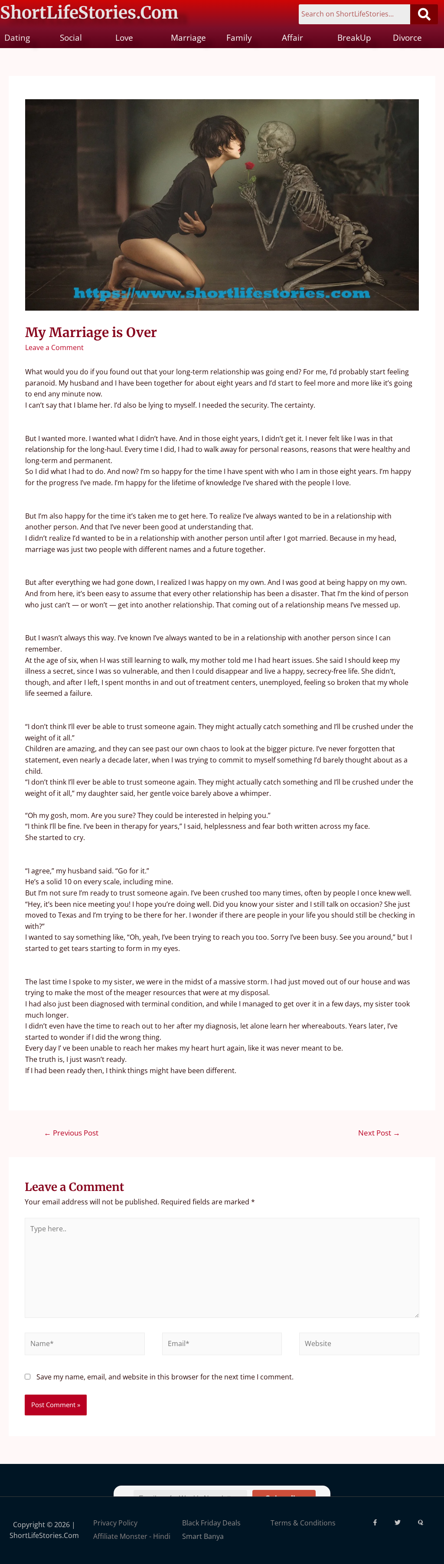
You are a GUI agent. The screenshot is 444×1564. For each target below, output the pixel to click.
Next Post (379, 1133)
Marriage (188, 37)
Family (239, 37)
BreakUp (354, 37)
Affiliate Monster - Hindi (131, 1536)
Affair (292, 37)
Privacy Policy (115, 1523)
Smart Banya (203, 1536)
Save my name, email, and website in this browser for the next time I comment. (165, 1377)
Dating (17, 37)
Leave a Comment (54, 347)
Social (71, 37)
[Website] (359, 1345)
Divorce (407, 37)
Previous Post (71, 1133)
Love (124, 37)
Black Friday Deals (211, 1523)
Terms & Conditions (303, 1523)
